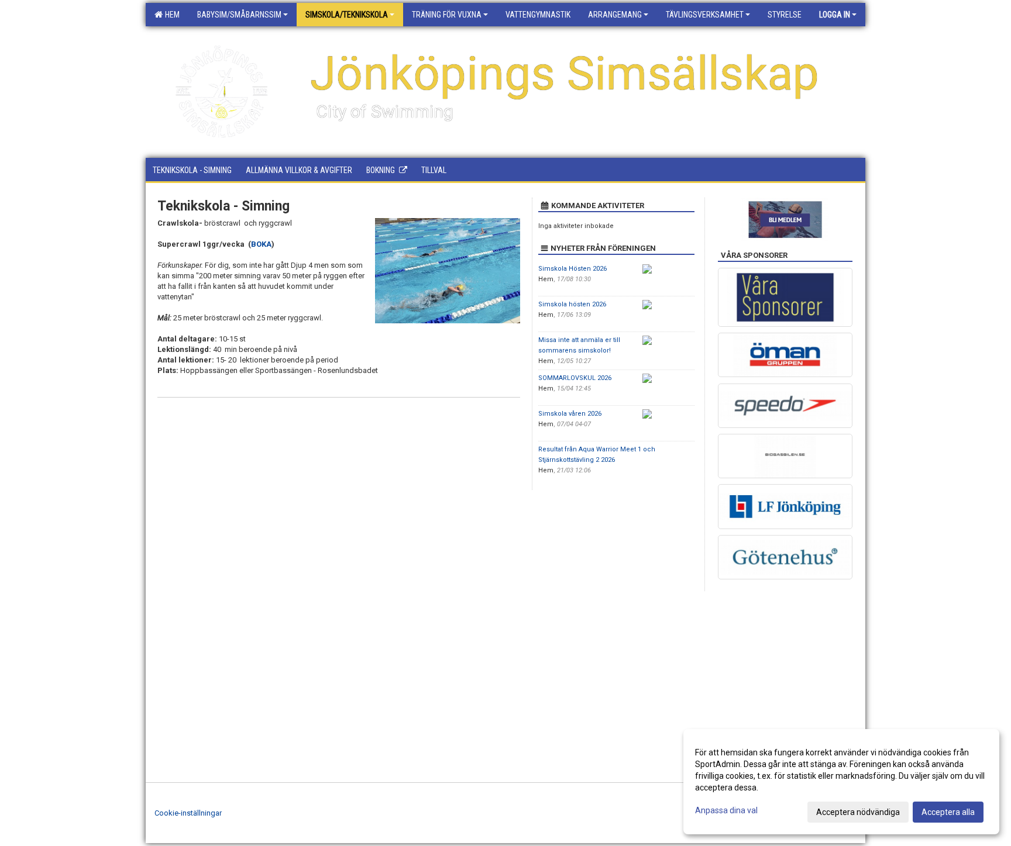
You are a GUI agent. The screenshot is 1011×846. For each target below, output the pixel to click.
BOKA (261, 244)
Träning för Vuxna (447, 14)
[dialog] (841, 781)
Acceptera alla (948, 812)
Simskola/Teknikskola (346, 14)
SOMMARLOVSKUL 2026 (574, 378)
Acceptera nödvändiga (858, 812)
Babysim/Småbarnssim (239, 14)
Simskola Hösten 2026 (572, 268)
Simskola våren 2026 (569, 413)
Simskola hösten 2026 (572, 304)
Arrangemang (615, 14)
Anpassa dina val (726, 810)
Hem (170, 14)
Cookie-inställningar (188, 813)
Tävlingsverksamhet (705, 14)
